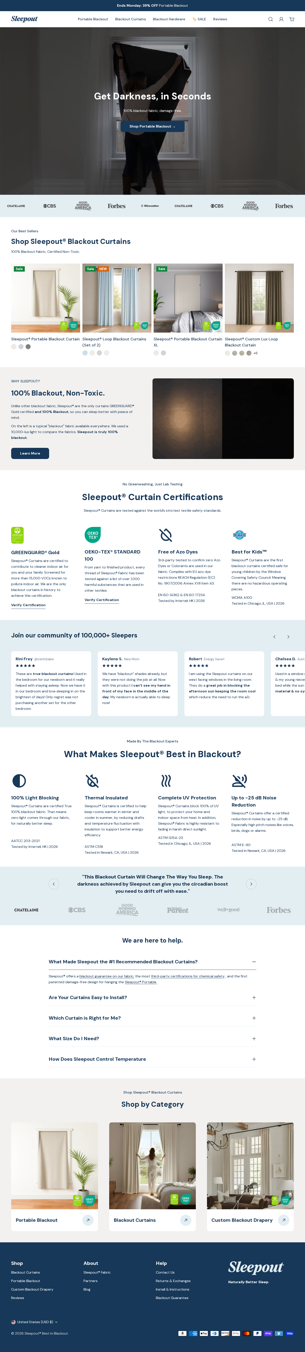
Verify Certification (28, 605)
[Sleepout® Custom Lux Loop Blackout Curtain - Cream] (227, 353)
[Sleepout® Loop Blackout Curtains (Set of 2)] (116, 298)
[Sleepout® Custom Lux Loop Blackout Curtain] (259, 298)
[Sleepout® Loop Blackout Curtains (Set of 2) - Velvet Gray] (99, 353)
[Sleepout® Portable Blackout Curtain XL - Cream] (156, 353)
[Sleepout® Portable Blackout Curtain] (45, 298)
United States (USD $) (35, 1322)
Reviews (17, 1297)
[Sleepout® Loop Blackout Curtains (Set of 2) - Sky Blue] (85, 353)
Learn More (30, 453)
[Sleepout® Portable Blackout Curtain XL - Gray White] (163, 353)
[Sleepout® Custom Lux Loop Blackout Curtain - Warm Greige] (249, 353)
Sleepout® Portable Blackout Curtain (45, 339)
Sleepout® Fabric (97, 1272)
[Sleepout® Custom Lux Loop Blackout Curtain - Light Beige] (241, 353)
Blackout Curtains (25, 1272)
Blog (87, 1289)
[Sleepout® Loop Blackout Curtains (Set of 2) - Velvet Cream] (92, 353)
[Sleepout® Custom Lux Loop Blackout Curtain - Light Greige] (234, 353)
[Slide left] (274, 636)
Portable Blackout (25, 1281)
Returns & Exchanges (173, 1281)
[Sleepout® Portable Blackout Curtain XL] (188, 298)
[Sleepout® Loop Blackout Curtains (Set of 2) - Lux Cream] (106, 353)
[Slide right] (288, 636)
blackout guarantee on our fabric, (106, 976)
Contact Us (165, 1272)
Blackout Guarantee (172, 1297)
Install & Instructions (172, 1289)
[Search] (270, 19)
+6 (255, 353)
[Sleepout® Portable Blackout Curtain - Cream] (14, 346)
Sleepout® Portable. (141, 982)
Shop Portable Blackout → (153, 126)
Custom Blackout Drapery (32, 1289)
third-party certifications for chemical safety (188, 976)
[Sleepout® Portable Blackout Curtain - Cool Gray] (28, 346)
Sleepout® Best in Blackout (46, 1333)
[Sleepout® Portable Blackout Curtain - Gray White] (21, 346)
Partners (91, 1281)
